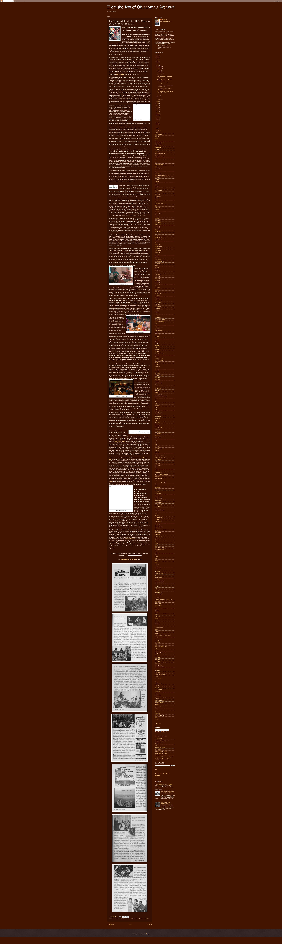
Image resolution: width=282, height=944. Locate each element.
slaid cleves (157, 616)
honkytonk (157, 386)
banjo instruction (158, 190)
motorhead (157, 519)
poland (156, 556)
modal (156, 513)
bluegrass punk (158, 213)
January (159, 99)
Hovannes (157, 390)
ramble (156, 569)
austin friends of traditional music (162, 175)
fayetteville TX (158, 317)
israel (156, 401)
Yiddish (147, 918)
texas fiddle (157, 657)
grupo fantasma (158, 368)
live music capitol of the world (161, 474)
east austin (157, 295)
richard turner (158, 579)
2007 (157, 113)
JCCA (156, 407)
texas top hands (158, 665)
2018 (157, 57)
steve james (157, 637)
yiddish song (157, 713)
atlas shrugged (158, 168)
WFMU (156, 745)
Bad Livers (157, 181)
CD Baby (157, 242)
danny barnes (158, 272)
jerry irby (157, 409)
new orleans (157, 534)
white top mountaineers (160, 700)
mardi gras (157, 489)
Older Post (149, 924)
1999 (157, 124)
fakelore (156, 312)
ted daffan (157, 650)
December (160, 66)
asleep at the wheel (159, 164)
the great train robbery (159, 666)
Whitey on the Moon (159, 702)
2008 (157, 111)
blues (156, 214)
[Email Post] (120, 916)
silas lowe (157, 612)
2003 (157, 122)
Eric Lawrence (158, 306)
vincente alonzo (158, 689)
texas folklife (157, 659)
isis (155, 397)
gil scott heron (158, 356)
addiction (157, 138)
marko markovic (158, 496)
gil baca (156, 354)
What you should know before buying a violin (164, 756)
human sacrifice (158, 394)
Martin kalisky (158, 500)
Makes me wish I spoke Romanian (162, 740)
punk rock (157, 564)
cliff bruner (157, 254)
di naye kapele (158, 282)
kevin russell (157, 440)
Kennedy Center (158, 437)
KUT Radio (157, 463)
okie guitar (157, 539)
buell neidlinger (158, 231)
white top (157, 698)
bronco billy (157, 226)
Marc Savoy (157, 487)
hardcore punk (158, 381)
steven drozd (157, 640)
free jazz (157, 345)
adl (155, 140)
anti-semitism (158, 158)
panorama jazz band (159, 549)
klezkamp (133, 918)
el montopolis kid (158, 300)
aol (155, 160)
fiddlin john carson (159, 327)
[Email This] (122, 917)
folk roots (157, 338)
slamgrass (157, 618)
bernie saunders (158, 201)
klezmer (137, 918)
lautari (156, 467)
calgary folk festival (159, 239)
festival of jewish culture (160, 319)
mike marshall (158, 506)
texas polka (157, 663)
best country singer (159, 203)
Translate (165, 731)
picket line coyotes (159, 554)
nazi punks (157, 528)
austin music (157, 177)
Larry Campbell (158, 465)
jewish (156, 414)
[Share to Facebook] (127, 917)
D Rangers (157, 269)
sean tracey (157, 597)
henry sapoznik (115, 918)
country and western (159, 261)
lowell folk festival (159, 478)
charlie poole (157, 248)
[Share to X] (125, 917)
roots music (157, 584)
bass (156, 192)
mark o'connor (158, 493)
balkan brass (157, 186)
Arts (156, 162)
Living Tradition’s (120, 74)
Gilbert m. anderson (159, 358)
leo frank (157, 468)
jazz (156, 403)
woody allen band (158, 706)
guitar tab (157, 369)
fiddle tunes (157, 325)
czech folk (157, 267)
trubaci (156, 676)
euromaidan (157, 308)
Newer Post (110, 924)
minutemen (157, 511)
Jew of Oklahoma (158, 412)
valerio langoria (158, 683)
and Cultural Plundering (160, 153)
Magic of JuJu (158, 749)
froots (156, 347)
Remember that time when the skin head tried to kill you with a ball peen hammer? (167, 792)
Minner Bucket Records (160, 510)
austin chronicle (158, 173)
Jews (156, 420)
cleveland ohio (158, 252)
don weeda (157, 289)
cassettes (157, 241)
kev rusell (157, 439)
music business (158, 524)
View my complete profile (165, 21)
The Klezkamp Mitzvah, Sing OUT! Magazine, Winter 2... (164, 89)
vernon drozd (157, 687)
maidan (156, 480)
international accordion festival (161, 396)
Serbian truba (158, 603)
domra (156, 285)
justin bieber (157, 435)
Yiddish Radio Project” (120, 441)
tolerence (157, 668)
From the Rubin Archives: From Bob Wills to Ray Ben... (165, 92)
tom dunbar (157, 670)
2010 (157, 107)
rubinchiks (157, 590)
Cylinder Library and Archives (161, 753)
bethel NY (157, 205)
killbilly (156, 444)
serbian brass (158, 601)
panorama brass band (159, 547)
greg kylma (157, 366)
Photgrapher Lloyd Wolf (160, 755)
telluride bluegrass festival (160, 652)
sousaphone (157, 625)
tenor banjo (157, 653)
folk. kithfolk (157, 340)
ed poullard (157, 297)
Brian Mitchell (158, 224)
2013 (157, 101)
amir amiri (157, 149)
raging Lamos (158, 567)
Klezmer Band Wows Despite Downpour (163, 784)
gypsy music (157, 373)
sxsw (156, 644)
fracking (156, 341)
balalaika (157, 184)
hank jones (157, 379)
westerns (157, 696)
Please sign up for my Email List (164, 83)
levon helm (157, 470)
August (159, 74)
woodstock (157, 704)
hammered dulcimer (159, 375)
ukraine (156, 681)
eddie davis (157, 298)
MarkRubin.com (158, 738)
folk (155, 332)
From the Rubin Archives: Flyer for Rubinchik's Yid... (164, 80)
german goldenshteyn (159, 353)
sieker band (157, 610)
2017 (157, 59)
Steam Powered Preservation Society (163, 635)
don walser (157, 287)
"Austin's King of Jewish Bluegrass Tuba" (166, 803)
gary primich (157, 349)
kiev (156, 442)
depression (157, 278)
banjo (156, 188)
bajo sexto (157, 183)
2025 (157, 55)
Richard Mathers (158, 577)
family (156, 313)
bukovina (157, 233)
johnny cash (157, 426)
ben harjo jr (157, 194)
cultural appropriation (159, 263)
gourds (156, 362)
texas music (157, 661)
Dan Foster (157, 270)
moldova (157, 515)
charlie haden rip (158, 246)
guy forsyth (157, 371)
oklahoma (157, 541)
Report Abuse (158, 723)
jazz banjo (157, 405)
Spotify (156, 629)
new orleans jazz (158, 536)
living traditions (142, 918)
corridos (156, 257)
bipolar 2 (157, 209)
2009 (157, 109)
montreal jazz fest (159, 517)
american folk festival (159, 145)
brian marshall (158, 222)
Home (130, 924)
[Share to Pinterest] (128, 917)
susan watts (157, 642)
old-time (156, 545)
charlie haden (158, 244)
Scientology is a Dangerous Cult (162, 758)
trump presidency (158, 678)
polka (156, 558)
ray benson (157, 571)
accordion (157, 136)
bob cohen (157, 216)
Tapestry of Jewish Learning (161, 646)
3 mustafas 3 (158, 130)
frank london (157, 343)
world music (157, 708)
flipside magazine (158, 330)
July (159, 95)
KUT (156, 461)
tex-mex (156, 655)
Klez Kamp (157, 743)
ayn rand (157, 179)
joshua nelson (158, 433)
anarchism (157, 151)
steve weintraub (158, 638)
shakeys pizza (158, 605)
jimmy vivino (157, 422)
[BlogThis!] (124, 917)
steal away (157, 631)
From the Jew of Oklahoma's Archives (141, 7)
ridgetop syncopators (159, 582)
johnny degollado (158, 427)
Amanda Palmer (158, 143)
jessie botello (158, 411)
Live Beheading (158, 472)
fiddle (156, 323)
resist (156, 575)
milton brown (157, 508)
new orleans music (159, 538)
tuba (156, 680)
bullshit (156, 235)
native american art (159, 526)
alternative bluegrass (159, 142)
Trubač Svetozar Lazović (160, 674)
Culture (156, 265)
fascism (156, 315)
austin (156, 171)
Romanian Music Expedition (161, 751)
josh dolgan (157, 431)
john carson (157, 424)
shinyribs (157, 609)
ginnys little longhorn (159, 360)
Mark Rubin (164, 19)
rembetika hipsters (159, 573)
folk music (157, 336)
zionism (156, 719)
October (159, 70)
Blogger (147, 933)
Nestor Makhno (158, 532)
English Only (157, 304)
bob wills (157, 218)
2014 (157, 65)
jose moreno (157, 429)
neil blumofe (157, 530)
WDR (156, 693)
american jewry (158, 147)
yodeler (156, 717)
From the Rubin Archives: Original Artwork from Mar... (164, 77)
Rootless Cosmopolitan (160, 747)
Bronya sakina (158, 229)
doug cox (157, 291)
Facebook (157, 310)
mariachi (157, 491)
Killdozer (157, 446)
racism (156, 566)
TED (156, 648)
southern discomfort (159, 627)
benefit (156, 199)
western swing (158, 694)
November (160, 68)
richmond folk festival (159, 581)
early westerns (158, 293)
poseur (156, 560)
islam (156, 399)
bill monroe (157, 207)
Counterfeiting (158, 259)
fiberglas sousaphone (159, 321)
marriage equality (158, 498)
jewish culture (122, 918)
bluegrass (157, 211)
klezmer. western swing (160, 457)
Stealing (156, 633)
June (159, 97)
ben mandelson (158, 196)
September (160, 73)
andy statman (158, 155)
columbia (157, 256)
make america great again (160, 482)
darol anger (157, 276)
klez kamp (128, 918)
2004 (157, 120)
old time (156, 543)
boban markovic (158, 220)
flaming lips (157, 328)
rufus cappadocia (158, 592)
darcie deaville (158, 274)
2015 (157, 63)
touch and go (157, 672)
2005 (157, 118)
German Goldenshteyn (129, 538)
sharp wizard (157, 607)
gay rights (157, 351)
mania (156, 485)
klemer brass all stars (159, 448)
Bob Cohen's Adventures (160, 742)
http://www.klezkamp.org (128, 559)
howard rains (157, 392)
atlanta (156, 166)
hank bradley (157, 377)
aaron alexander (158, 134)
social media (157, 622)
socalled (156, 620)
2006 (157, 116)
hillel (156, 384)
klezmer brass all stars (160, 455)
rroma (156, 588)
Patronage (157, 551)
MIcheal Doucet (158, 504)
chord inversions (158, 250)
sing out (156, 614)
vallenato (157, 685)
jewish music (157, 418)
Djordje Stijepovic (158, 284)
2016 (157, 61)
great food (157, 364)
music (156, 523)
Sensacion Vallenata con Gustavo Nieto (163, 599)
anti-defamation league (160, 157)
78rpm (156, 132)
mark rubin (157, 495)
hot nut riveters (158, 388)
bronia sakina (158, 227)
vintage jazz (157, 691)
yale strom (157, 709)
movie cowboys (158, 521)
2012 (157, 103)
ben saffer (157, 198)
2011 (157, 105)
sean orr (156, 596)
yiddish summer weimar (160, 715)
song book (157, 623)
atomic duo (157, 170)
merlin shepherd (158, 502)
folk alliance (157, 334)
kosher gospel (158, 459)
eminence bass (158, 302)
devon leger (157, 280)
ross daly (157, 586)
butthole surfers (158, 237)
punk (156, 562)
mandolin (157, 483)
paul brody (157, 553)
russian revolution (158, 594)
